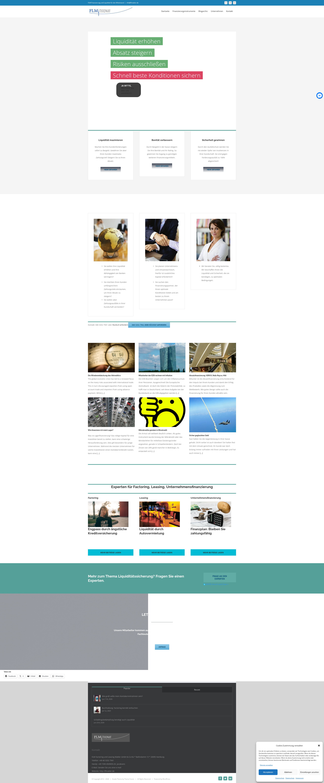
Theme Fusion (129, 779)
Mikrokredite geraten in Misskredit (153, 430)
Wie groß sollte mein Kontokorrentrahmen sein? (122, 696)
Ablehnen (288, 772)
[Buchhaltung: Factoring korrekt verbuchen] (97, 710)
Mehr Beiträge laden (110, 552)
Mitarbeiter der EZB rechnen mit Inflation (155, 375)
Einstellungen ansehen (309, 772)
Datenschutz (279, 778)
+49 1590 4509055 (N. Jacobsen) (111, 764)
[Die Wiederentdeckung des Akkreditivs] (111, 357)
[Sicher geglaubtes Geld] (212, 414)
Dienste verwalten (266, 765)
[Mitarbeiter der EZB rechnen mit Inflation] (162, 357)
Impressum (300, 778)
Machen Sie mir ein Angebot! (127, 90)
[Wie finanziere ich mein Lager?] (111, 412)
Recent (197, 690)
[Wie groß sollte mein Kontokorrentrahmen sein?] (97, 698)
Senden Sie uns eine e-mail (109, 767)
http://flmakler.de (107, 771)
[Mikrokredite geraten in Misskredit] (162, 412)
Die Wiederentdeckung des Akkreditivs (104, 375)
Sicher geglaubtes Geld (199, 435)
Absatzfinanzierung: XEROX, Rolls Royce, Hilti (207, 375)
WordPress (166, 779)
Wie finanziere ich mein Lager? (100, 430)
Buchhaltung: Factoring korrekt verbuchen (120, 708)
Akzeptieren (268, 772)
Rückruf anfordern (120, 325)
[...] (103, 393)
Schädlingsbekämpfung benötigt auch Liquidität (114, 719)
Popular (127, 688)
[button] (319, 745)
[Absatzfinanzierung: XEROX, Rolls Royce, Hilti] (212, 357)
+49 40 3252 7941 (106, 760)
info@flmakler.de (132, 3)
